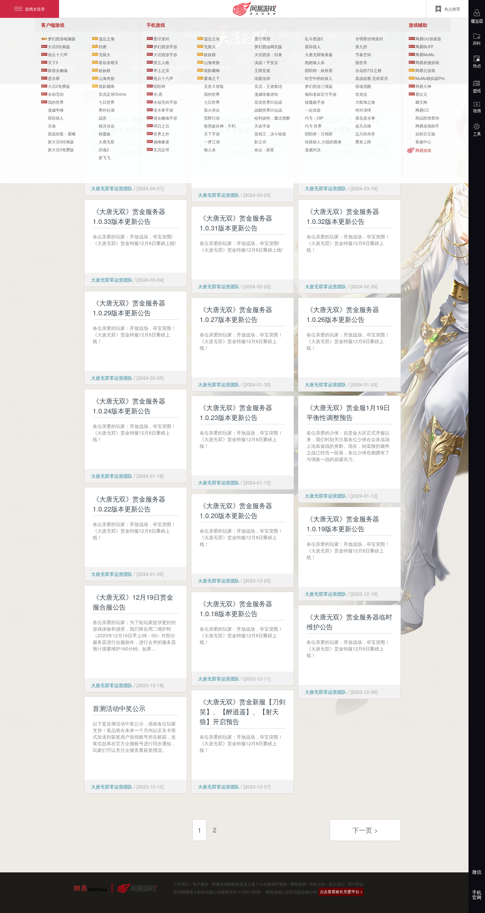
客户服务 (201, 884)
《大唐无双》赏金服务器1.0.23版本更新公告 (236, 412)
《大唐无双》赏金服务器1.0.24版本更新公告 (129, 405)
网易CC (422, 110)
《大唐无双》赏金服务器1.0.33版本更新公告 (129, 216)
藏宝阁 (421, 102)
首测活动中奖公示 (119, 708)
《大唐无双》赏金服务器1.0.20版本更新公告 (236, 510)
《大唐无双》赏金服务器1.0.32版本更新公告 (343, 216)
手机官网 (476, 894)
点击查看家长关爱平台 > (341, 891)
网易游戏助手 (427, 125)
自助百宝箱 (425, 133)
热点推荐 (452, 9)
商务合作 (317, 884)
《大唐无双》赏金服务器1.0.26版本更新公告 (343, 314)
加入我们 (336, 884)
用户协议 (356, 884)
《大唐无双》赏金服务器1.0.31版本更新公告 (236, 222)
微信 (476, 871)
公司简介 (181, 884)
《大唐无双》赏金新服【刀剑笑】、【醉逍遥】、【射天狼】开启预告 (242, 711)
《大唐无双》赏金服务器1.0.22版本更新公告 (129, 503)
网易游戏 (423, 150)
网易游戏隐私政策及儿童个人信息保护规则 (249, 884)
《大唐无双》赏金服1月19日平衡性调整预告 (348, 412)
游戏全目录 (35, 9)
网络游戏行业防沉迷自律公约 (291, 892)
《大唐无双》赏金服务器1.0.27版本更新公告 (236, 314)
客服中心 (423, 141)
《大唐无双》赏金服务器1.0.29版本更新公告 (129, 307)
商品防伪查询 (427, 118)
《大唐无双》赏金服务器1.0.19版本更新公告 (343, 523)
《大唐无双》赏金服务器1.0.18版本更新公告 (236, 608)
